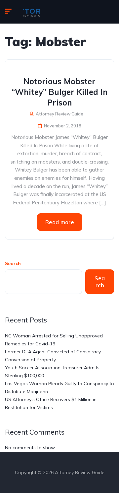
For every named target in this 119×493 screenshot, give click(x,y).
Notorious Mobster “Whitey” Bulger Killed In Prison (60, 91)
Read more (59, 222)
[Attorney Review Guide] (31, 12)
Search (13, 263)
